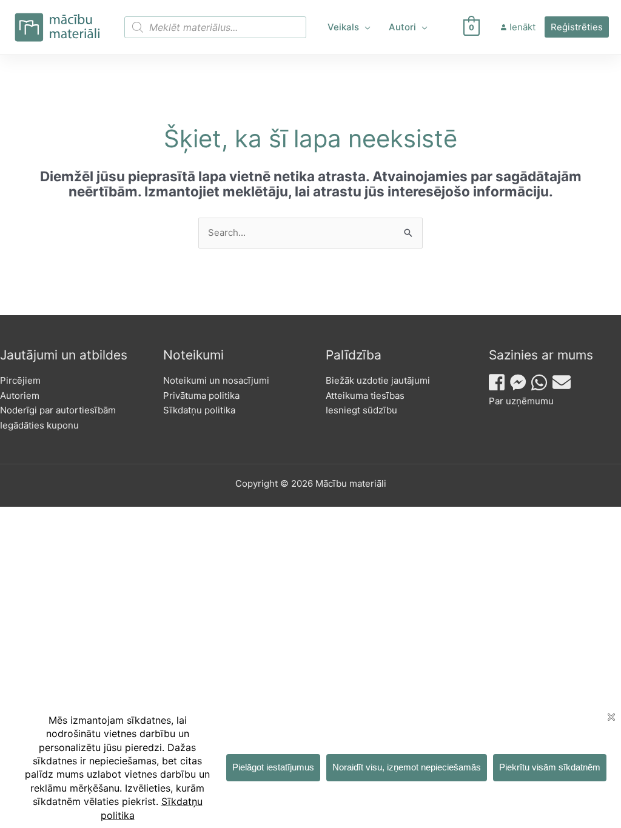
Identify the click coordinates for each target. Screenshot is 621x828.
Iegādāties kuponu (39, 425)
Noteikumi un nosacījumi (216, 380)
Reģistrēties (577, 27)
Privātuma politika (201, 395)
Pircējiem (20, 380)
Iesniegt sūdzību (361, 410)
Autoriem (19, 395)
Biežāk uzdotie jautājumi (378, 380)
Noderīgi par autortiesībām (58, 410)
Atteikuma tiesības (365, 395)
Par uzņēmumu (521, 401)
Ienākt (522, 27)
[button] (365, 27)
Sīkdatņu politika (199, 410)
